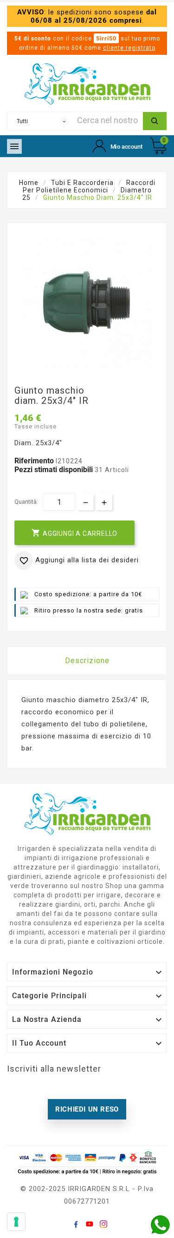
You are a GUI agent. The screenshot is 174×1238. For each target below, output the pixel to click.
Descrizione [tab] (87, 660)
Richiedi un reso (87, 1109)
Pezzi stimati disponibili (53, 469)
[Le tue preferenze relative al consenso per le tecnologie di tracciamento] (16, 1222)
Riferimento (35, 460)
